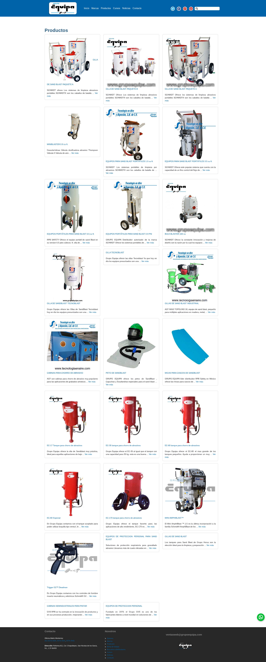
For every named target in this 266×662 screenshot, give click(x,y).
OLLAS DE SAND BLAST (176, 536)
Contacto (137, 8)
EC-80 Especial (53, 518)
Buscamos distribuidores (116, 649)
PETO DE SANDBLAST (116, 373)
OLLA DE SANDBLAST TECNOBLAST (63, 303)
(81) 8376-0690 (50, 641)
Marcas (95, 8)
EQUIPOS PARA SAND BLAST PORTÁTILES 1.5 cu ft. (129, 161)
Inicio (86, 8)
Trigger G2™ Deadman (57, 587)
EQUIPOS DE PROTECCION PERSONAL (124, 606)
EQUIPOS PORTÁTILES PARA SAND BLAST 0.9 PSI (129, 234)
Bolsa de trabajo (113, 647)
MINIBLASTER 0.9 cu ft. (57, 144)
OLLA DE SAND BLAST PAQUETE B (122, 89)
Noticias (126, 8)
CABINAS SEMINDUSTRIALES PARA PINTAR (67, 606)
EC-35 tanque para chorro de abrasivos (123, 445)
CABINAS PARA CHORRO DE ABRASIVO (65, 373)
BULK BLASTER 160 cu (175, 234)
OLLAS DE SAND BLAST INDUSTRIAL (182, 303)
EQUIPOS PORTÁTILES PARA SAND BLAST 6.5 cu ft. (70, 234)
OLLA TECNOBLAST (115, 252)
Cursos (116, 8)
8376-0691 (61, 641)
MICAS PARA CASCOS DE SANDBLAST (182, 373)
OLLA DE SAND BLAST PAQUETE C (181, 89)
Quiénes (110, 638)
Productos (106, 8)
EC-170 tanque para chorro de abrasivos (124, 518)
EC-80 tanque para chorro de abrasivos (182, 445)
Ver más (75, 153)
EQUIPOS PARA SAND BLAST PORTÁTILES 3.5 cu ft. (188, 161)
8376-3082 (70, 641)
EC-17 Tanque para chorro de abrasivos (64, 445)
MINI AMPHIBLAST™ (174, 518)
